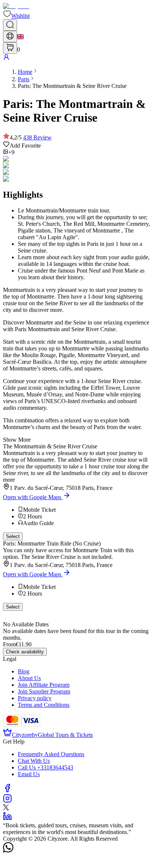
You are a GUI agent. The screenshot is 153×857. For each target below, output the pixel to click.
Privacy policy (35, 698)
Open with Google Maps (32, 497)
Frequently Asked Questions (51, 754)
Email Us (29, 774)
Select (13, 536)
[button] (16, 16)
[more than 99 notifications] (10, 48)
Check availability (25, 652)
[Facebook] (7, 790)
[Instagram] (7, 801)
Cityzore (22, 735)
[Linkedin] (7, 818)
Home (25, 72)
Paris (23, 79)
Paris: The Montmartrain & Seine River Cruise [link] (72, 86)
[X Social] (6, 808)
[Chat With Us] (8, 850)
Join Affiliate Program (43, 685)
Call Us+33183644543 (45, 767)
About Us (29, 678)
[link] (25, 72)
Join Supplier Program (44, 691)
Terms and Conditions (43, 705)
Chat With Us (34, 761)
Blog (23, 671)
